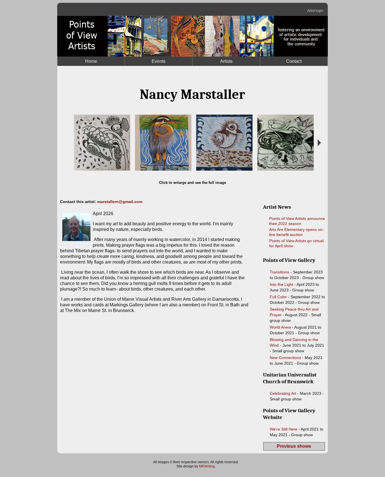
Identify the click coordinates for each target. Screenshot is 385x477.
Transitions (279, 272)
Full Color (278, 297)
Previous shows (294, 446)
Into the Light (281, 284)
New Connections (285, 357)
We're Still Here (283, 429)
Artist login (315, 11)
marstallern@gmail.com (119, 201)
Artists (226, 61)
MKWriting (207, 466)
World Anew (280, 327)
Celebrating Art (283, 393)
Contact (294, 61)
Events (158, 61)
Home (91, 61)
